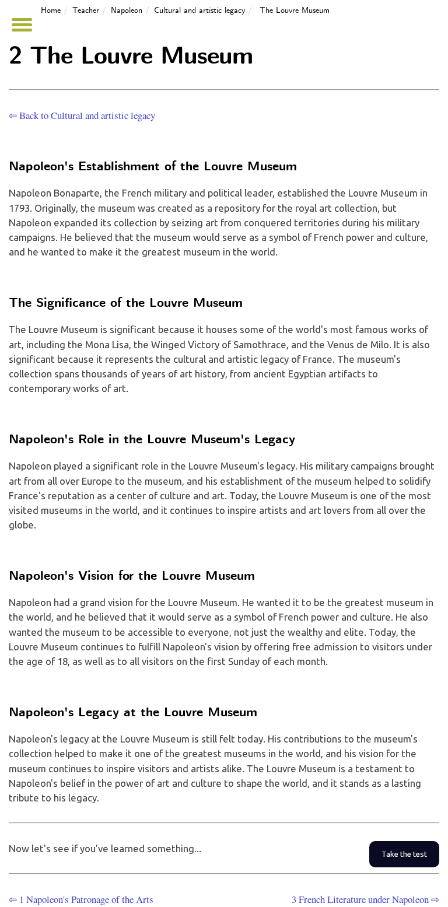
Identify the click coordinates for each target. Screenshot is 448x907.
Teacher (85, 10)
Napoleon (126, 10)
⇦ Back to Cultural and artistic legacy (82, 115)
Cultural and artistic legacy (199, 10)
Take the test (404, 854)
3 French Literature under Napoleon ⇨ (365, 899)
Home (51, 10)
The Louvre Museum (295, 10)
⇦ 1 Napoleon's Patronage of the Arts (81, 899)
